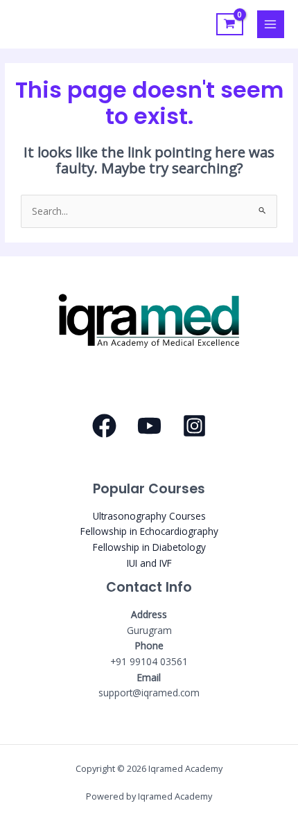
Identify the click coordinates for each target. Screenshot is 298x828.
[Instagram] (194, 426)
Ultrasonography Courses (149, 515)
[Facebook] (104, 426)
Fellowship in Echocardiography (149, 531)
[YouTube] (149, 426)
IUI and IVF (149, 563)
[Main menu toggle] (270, 23)
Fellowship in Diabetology (149, 547)
